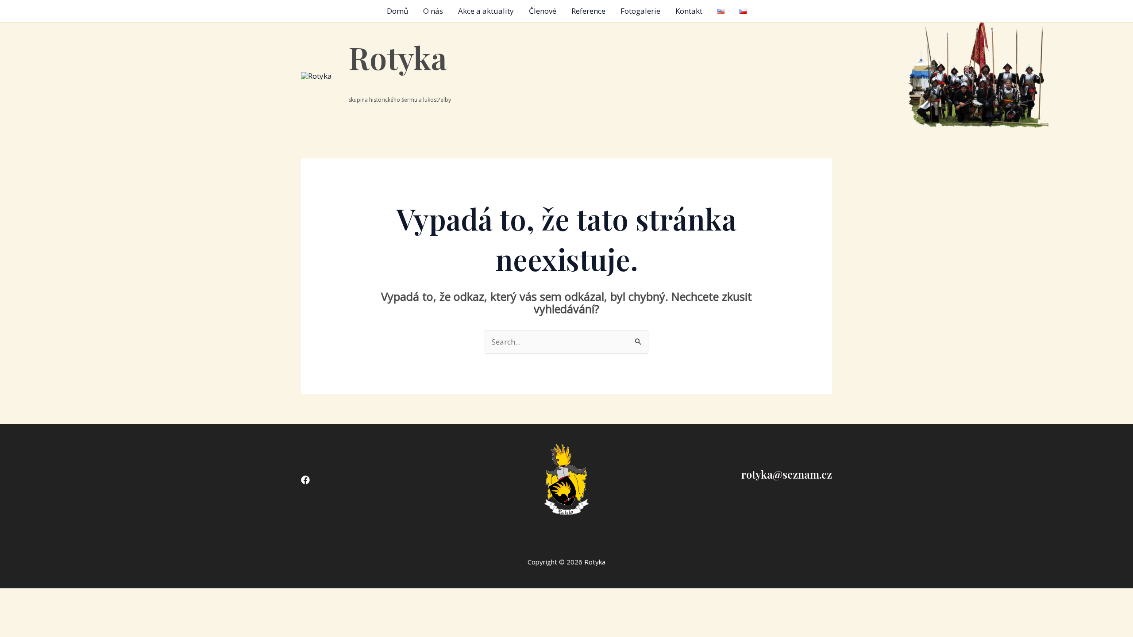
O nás (433, 11)
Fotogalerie (640, 11)
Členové (542, 11)
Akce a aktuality (486, 11)
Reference (588, 11)
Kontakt (688, 11)
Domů (397, 11)
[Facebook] (305, 480)
